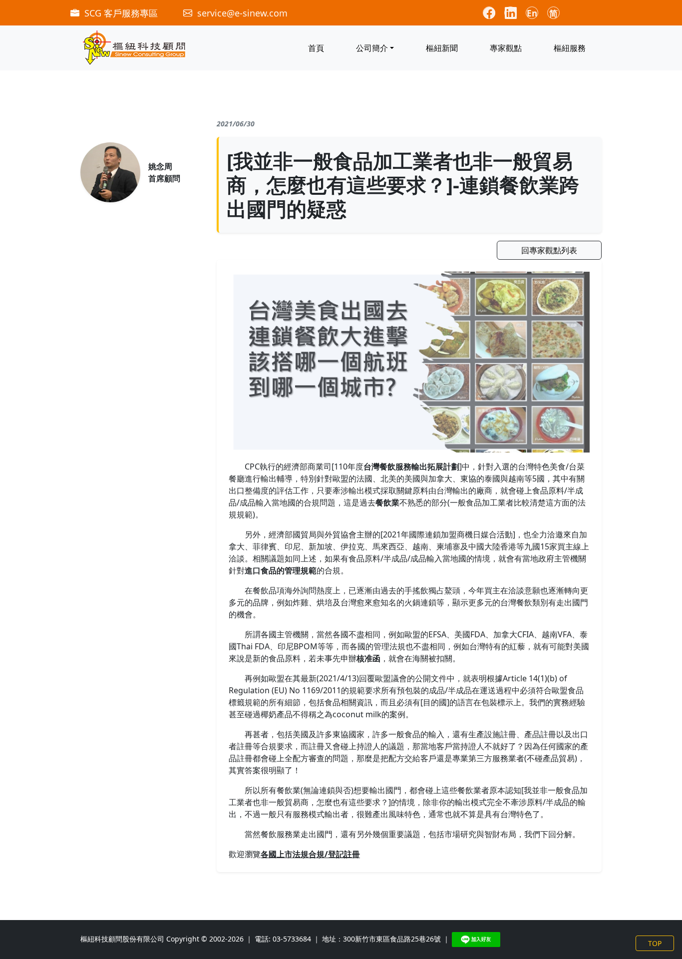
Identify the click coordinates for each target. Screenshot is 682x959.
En (532, 13)
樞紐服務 (570, 47)
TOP (655, 943)
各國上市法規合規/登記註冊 (310, 854)
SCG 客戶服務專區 (121, 13)
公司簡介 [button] (372, 47)
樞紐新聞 (442, 47)
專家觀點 (506, 47)
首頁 (316, 47)
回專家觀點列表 (549, 250)
